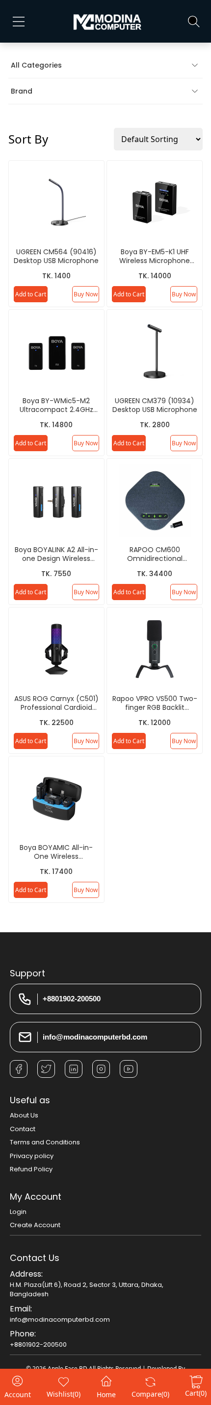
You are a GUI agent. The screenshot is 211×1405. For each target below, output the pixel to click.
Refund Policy (31, 1169)
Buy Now (86, 294)
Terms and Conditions (45, 1142)
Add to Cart (30, 294)
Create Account (35, 1225)
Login (18, 1211)
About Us (24, 1115)
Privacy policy (31, 1156)
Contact (22, 1129)
